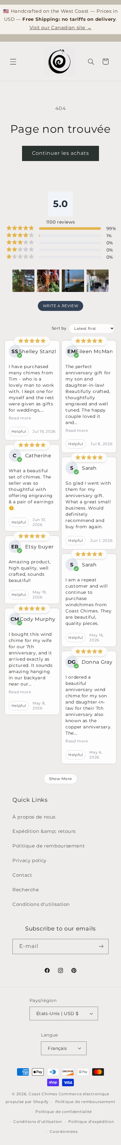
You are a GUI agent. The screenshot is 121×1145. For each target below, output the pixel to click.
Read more (20, 418)
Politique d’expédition (91, 1122)
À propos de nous (34, 817)
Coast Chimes (43, 1094)
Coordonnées (64, 1131)
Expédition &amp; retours (44, 831)
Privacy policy (29, 860)
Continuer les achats (60, 153)
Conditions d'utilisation (41, 904)
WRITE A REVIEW (60, 305)
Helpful (18, 431)
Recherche (25, 890)
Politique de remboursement (48, 846)
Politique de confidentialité (63, 1112)
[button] (13, 61)
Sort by (59, 328)
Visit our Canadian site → (60, 27)
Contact (22, 875)
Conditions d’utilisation (37, 1122)
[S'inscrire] (101, 946)
